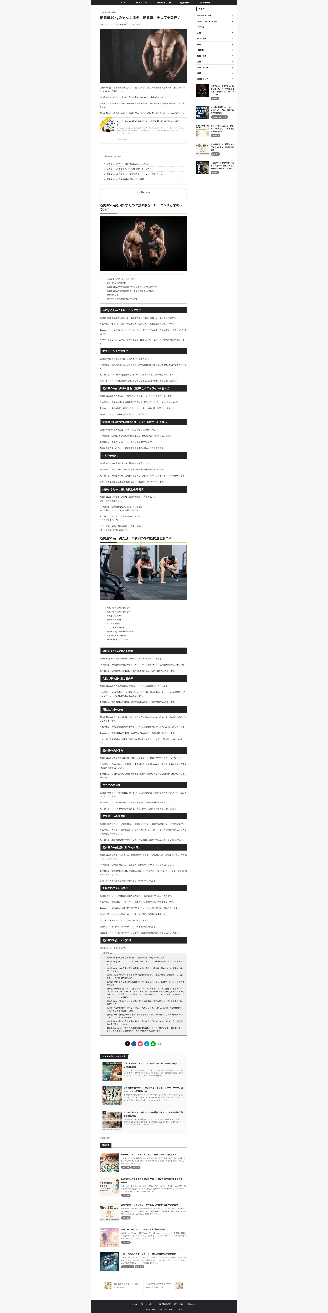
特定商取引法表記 (164, 2)
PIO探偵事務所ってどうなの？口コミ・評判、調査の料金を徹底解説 (222, 110)
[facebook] (133, 1043)
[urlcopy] (159, 1043)
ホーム (122, 2)
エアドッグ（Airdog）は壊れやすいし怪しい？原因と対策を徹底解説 (222, 128)
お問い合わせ (205, 2)
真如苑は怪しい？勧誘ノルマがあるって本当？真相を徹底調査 (149, 1204)
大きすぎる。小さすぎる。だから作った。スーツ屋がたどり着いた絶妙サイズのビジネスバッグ (222, 90)
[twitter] (127, 1043)
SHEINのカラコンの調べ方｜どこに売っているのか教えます (148, 1154)
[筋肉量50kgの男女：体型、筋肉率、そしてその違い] (146, 1043)
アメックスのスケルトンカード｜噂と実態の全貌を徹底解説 (148, 1253)
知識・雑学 (106, 1138)
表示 (147, 192)
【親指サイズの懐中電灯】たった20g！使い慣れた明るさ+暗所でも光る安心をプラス (222, 165)
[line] (153, 1043)
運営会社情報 (184, 2)
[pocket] (140, 1043)
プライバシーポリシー (143, 2)
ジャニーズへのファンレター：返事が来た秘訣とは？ (145, 1229)
